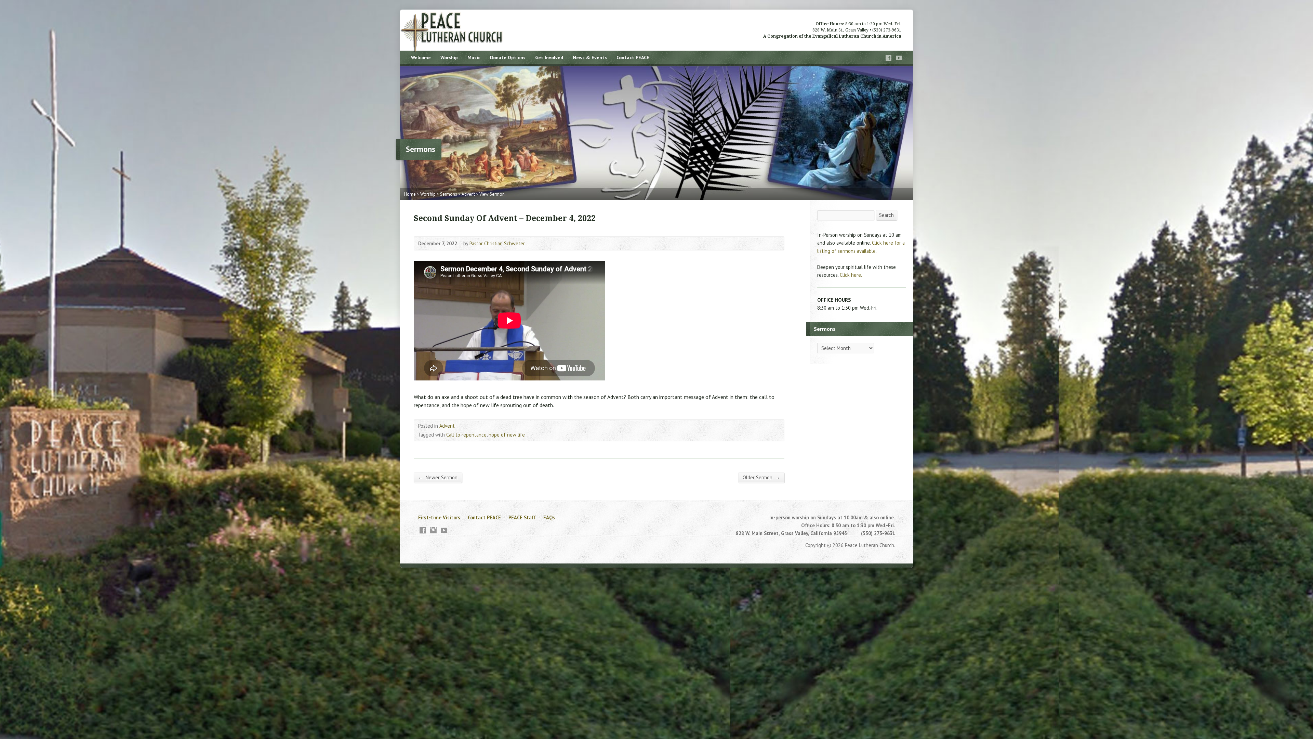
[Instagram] (433, 530)
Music (473, 57)
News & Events (590, 57)
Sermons (448, 194)
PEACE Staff (522, 517)
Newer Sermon (437, 477)
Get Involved (549, 57)
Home (410, 194)
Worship (449, 57)
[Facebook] (889, 58)
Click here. (851, 275)
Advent (468, 194)
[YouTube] (899, 58)
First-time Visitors (439, 517)
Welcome (421, 57)
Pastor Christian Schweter (497, 243)
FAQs (549, 517)
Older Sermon (761, 477)
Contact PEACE (632, 57)
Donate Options (508, 57)
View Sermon (492, 194)
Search (886, 215)
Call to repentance (466, 434)
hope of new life (507, 434)
